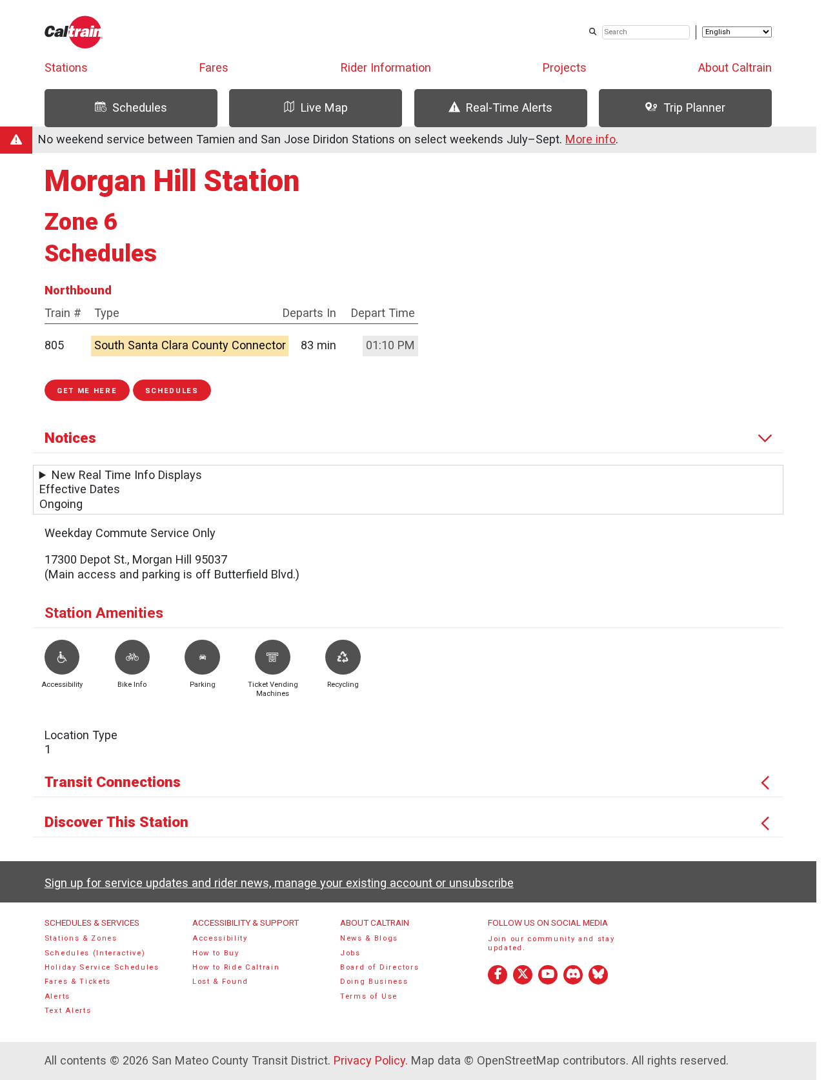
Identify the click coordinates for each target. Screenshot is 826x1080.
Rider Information (386, 67)
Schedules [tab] (139, 107)
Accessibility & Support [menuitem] (245, 922)
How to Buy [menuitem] (215, 953)
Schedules (172, 391)
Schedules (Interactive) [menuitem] (95, 953)
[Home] (74, 32)
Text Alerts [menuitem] (68, 1010)
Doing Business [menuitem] (374, 981)
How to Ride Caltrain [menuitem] (236, 967)
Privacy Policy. (371, 1060)
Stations (66, 67)
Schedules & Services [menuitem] (92, 922)
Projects (565, 67)
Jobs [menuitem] (350, 953)
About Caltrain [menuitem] (374, 922)
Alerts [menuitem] (57, 996)
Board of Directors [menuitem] (379, 967)
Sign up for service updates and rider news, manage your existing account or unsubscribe (279, 883)
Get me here (87, 391)
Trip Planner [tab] (694, 107)
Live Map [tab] (324, 107)
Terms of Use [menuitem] (369, 996)
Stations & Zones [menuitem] (81, 938)
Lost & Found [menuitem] (220, 981)
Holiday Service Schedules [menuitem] (102, 967)
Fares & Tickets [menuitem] (78, 981)
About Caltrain (735, 67)
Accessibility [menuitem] (220, 938)
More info (590, 139)
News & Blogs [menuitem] (369, 938)
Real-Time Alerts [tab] (509, 107)
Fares (213, 67)
